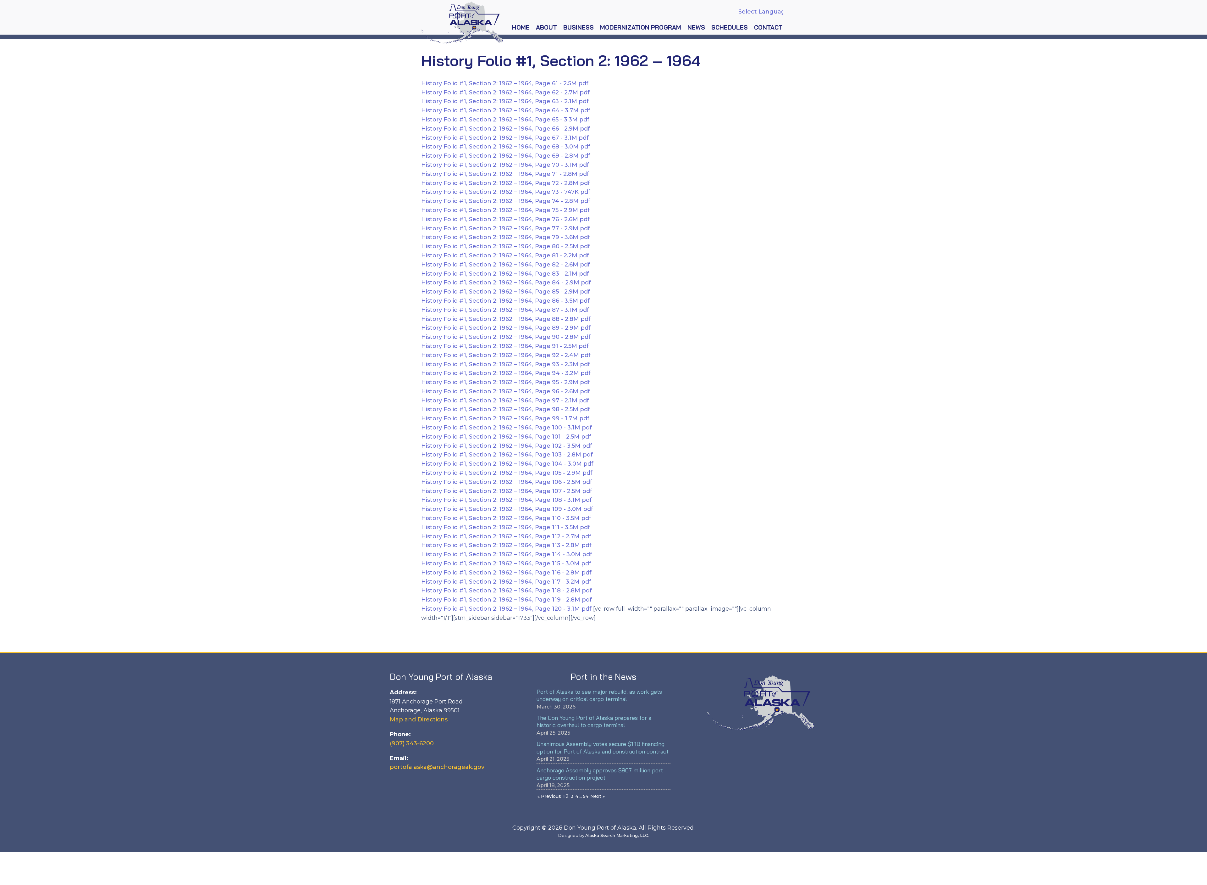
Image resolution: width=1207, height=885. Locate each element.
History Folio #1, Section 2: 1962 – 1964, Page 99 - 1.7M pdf (505, 418)
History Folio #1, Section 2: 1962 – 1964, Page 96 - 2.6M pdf (505, 391)
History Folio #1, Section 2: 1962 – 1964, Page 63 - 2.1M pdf (505, 101)
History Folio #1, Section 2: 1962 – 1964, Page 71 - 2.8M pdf (505, 174)
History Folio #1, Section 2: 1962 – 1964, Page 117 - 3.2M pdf (506, 581)
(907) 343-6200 (412, 743)
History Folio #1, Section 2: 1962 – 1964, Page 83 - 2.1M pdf (505, 273)
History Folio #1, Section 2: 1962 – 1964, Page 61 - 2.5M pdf (504, 83)
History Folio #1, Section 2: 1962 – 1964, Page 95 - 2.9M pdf (505, 382)
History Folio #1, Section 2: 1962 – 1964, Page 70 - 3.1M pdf (505, 164)
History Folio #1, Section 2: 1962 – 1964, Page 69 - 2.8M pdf (505, 155)
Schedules (729, 27)
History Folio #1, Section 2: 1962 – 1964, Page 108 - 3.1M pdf (506, 499)
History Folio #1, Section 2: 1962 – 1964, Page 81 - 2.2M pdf (505, 255)
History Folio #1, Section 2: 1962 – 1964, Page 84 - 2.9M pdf (506, 282)
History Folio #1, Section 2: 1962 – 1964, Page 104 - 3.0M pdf (507, 463)
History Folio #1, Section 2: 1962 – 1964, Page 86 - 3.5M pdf (505, 300)
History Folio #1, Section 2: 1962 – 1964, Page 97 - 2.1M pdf (505, 400)
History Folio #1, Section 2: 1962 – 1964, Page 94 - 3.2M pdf (506, 373)
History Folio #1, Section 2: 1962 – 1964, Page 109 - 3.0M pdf (507, 509)
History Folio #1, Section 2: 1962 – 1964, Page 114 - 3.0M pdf (506, 554)
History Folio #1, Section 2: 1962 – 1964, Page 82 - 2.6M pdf (505, 264)
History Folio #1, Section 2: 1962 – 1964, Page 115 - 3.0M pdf (506, 563)
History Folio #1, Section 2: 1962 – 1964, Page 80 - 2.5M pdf (505, 246)
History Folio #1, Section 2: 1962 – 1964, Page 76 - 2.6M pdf (505, 219)
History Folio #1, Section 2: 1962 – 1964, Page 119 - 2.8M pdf (506, 599)
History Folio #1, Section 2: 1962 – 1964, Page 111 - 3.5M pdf (505, 527)
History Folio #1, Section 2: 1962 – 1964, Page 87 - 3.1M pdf (505, 309)
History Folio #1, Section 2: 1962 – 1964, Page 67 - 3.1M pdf (505, 137)
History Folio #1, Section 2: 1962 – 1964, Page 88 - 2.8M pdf (506, 319)
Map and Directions (419, 719)
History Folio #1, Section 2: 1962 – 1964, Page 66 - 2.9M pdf (505, 128)
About (546, 27)
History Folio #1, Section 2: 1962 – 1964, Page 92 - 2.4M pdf (506, 355)
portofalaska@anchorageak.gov (437, 767)
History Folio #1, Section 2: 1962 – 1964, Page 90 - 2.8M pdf (506, 336)
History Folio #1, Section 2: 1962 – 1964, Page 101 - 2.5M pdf (506, 436)
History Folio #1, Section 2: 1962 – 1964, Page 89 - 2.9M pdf (506, 327)
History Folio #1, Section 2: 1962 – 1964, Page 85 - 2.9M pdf (505, 291)
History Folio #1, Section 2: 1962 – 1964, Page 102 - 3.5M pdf (506, 445)
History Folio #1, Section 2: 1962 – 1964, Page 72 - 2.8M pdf (505, 183)
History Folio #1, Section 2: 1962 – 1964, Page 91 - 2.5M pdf (505, 346)
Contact (768, 27)
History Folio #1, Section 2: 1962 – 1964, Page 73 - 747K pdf (505, 191)
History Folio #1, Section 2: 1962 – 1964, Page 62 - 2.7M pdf (505, 92)
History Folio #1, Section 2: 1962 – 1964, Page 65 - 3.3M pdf (505, 119)
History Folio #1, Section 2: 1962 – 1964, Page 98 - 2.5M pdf (505, 409)
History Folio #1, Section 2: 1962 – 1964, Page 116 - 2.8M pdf (506, 572)
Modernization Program (640, 27)
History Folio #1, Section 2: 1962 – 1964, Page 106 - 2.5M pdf (506, 482)
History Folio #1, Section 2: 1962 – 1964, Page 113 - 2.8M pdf (506, 545)
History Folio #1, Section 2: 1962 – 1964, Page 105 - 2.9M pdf (506, 472)
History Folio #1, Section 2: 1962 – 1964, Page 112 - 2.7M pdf (506, 536)
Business (578, 27)
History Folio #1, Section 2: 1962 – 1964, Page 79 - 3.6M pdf (505, 237)
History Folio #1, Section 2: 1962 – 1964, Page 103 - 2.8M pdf (507, 454)
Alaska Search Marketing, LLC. (617, 835)
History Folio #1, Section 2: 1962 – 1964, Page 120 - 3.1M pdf (507, 608)
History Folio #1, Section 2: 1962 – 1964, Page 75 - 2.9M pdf (505, 210)
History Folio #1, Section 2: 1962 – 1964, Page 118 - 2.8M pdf (506, 590)
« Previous (549, 796)
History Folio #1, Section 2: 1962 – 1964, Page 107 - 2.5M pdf (506, 491)
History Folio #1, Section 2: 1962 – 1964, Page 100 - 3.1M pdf (506, 427)
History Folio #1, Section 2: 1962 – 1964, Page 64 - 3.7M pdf (505, 110)
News (696, 27)
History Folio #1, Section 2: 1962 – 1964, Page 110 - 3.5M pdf (506, 518)
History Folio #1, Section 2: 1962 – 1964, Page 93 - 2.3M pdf (505, 364)
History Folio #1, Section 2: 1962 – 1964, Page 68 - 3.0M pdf (505, 146)
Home (521, 27)
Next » (597, 796)
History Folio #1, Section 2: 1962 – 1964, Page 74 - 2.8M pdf (505, 201)
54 (585, 796)
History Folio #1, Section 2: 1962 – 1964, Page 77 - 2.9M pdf (505, 228)
